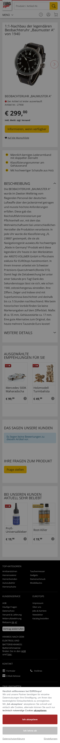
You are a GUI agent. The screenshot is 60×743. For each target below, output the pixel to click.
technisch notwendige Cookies (18, 710)
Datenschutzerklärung (14, 738)
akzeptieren (40, 710)
